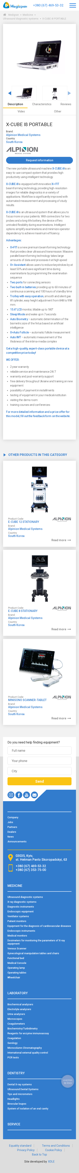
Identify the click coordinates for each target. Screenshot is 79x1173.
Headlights (13, 1099)
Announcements (17, 841)
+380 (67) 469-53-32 (48, 5)
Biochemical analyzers (20, 1004)
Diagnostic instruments (20, 906)
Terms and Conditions (56, 1145)
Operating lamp (16, 967)
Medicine (28, 14)
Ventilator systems (18, 916)
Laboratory (17, 993)
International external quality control (27, 1052)
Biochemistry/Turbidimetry (22, 1028)
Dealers (11, 832)
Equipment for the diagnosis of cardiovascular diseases (39, 926)
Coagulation (14, 1038)
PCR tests (13, 1057)
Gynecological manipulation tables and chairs (33, 953)
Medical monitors (17, 935)
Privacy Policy (26, 1150)
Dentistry (16, 1073)
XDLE (51, 1161)
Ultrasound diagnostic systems (20, 18)
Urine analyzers (16, 1014)
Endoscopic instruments (21, 930)
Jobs (10, 822)
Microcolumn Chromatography (24, 1048)
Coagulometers (16, 1023)
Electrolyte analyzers (19, 1009)
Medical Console (16, 963)
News (10, 836)
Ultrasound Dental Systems (22, 1089)
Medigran (13, 14)
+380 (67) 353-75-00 (31, 870)
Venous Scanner (16, 948)
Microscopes (14, 1019)
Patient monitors (16, 921)
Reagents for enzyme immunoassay (28, 1033)
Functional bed (15, 958)
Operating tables (16, 972)
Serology (12, 1043)
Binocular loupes (16, 1103)
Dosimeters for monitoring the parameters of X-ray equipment (36, 942)
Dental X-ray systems (19, 1084)
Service (13, 1124)
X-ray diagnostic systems (21, 902)
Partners (12, 827)
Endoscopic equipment (20, 911)
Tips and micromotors (19, 1094)
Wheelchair (13, 977)
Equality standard (20, 1145)
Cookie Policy (53, 1150)
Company (12, 817)
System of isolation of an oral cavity (27, 1108)
